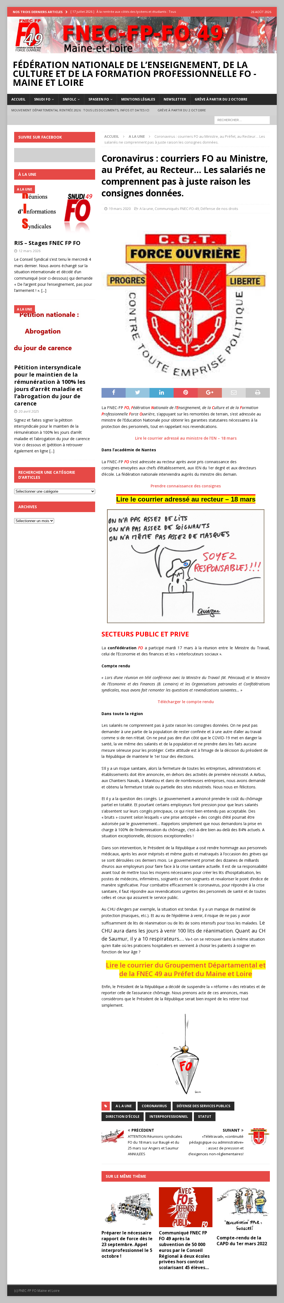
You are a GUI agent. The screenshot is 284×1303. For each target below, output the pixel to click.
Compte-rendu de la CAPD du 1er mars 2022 (242, 1241)
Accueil (18, 99)
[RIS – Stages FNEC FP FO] (54, 211)
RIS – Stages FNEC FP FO (47, 243)
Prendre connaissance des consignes (186, 485)
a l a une (124, 1106)
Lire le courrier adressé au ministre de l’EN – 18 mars (186, 438)
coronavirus (154, 1106)
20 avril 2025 (29, 411)
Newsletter (175, 99)
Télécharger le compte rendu (186, 701)
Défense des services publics (203, 1106)
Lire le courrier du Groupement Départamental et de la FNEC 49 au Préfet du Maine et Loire (186, 969)
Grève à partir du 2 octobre (221, 99)
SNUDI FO (42, 99)
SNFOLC (69, 99)
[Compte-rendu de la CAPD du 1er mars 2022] (243, 1209)
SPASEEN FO (98, 99)
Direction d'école (123, 1116)
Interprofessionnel (168, 1116)
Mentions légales (138, 99)
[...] (43, 290)
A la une (146, 208)
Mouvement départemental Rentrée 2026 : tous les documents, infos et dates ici (80, 110)
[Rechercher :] (242, 119)
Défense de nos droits (219, 208)
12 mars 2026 (29, 250)
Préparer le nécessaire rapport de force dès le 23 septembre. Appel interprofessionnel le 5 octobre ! (127, 1244)
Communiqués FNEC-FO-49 (177, 208)
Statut (204, 1116)
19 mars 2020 (120, 208)
